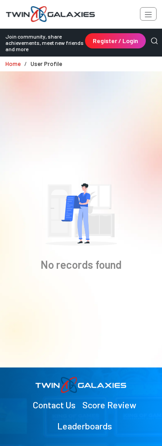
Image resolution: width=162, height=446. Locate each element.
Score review (109, 404)
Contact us (54, 404)
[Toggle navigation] (148, 14)
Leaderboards (84, 425)
